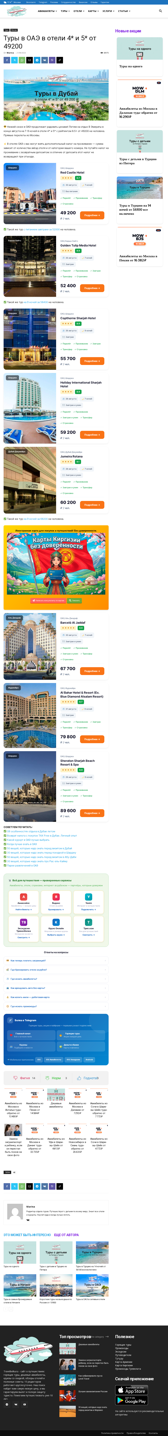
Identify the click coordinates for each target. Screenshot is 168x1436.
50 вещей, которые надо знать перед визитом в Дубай (39, 848)
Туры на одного (11, 1266)
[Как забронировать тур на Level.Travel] (67, 1380)
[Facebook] (7, 60)
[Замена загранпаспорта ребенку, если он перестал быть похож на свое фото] (13, 1130)
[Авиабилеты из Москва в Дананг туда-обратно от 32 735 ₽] (34, 1130)
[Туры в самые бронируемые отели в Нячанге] (20, 1285)
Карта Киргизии (124, 1365)
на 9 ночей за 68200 (36, 518)
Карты (92, 11)
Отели (78, 11)
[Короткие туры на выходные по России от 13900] (56, 1285)
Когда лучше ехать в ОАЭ (22, 844)
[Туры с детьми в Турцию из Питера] (56, 1252)
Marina (10, 52)
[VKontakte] (29, 1220)
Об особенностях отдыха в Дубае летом (31, 831)
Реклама (54, 2)
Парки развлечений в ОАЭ (22, 865)
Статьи (123, 11)
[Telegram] (37, 60)
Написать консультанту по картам (50, 600)
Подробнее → (92, 215)
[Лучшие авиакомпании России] (67, 1395)
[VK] (44, 60)
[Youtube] (24, 1404)
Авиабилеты (46, 11)
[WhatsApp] (22, 60)
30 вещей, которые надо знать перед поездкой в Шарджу (41, 852)
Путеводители (123, 1355)
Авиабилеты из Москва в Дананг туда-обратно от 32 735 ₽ (34, 1145)
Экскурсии (120, 1351)
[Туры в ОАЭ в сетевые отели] (92, 1285)
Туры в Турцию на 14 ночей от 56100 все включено (135, 209)
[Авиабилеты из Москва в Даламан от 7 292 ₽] (77, 1095)
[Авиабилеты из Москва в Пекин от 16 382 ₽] (140, 238)
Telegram (43, 2)
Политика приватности (112, 1433)
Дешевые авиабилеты (88, 1344)
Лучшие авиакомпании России (92, 1391)
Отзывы (94, 2)
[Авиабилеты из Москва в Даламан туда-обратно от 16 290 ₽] (140, 91)
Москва (14, 30)
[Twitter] (14, 60)
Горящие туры (123, 1344)
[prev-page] (6, 1309)
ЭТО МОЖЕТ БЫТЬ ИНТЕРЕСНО (27, 1235)
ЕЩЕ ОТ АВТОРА (66, 1235)
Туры (64, 11)
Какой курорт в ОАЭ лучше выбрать (28, 839)
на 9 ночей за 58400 (36, 302)
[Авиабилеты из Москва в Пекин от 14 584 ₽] (34, 1095)
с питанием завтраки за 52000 (42, 229)
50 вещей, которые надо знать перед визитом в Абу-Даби (41, 857)
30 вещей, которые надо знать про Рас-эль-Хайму (37, 861)
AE (14, 1172)
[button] (160, 11)
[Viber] (52, 60)
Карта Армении (123, 1361)
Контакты (153, 1433)
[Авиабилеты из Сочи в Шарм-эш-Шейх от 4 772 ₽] (99, 1130)
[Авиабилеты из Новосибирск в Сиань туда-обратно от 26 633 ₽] (77, 1130)
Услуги (107, 11)
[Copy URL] (59, 60)
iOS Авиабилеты (53, 1059)
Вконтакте (31, 2)
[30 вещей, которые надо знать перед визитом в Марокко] (67, 1411)
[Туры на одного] (20, 1252)
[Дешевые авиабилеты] (56, 1095)
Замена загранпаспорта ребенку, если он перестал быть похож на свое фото (93, 1363)
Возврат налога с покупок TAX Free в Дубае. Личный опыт (42, 835)
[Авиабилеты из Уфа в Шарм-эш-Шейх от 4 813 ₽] (56, 1130)
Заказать (76, 600)
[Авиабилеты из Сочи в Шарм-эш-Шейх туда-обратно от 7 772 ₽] (99, 1095)
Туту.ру (119, 1358)
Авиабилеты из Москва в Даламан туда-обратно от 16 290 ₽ (138, 113)
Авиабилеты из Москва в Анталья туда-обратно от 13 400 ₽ (13, 1110)
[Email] (29, 60)
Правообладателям (136, 1433)
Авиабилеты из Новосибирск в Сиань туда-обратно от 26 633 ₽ (77, 1145)
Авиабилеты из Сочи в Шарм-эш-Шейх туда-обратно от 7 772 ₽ (98, 1110)
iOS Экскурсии (73, 1059)
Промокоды (121, 1348)
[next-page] (11, 1309)
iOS (39, 1059)
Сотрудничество (68, 2)
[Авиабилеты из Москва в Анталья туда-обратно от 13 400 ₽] (13, 1095)
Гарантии (105, 2)
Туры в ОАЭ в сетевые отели (90, 1299)
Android (89, 1059)
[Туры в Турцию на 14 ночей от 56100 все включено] (92, 1252)
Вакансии (83, 2)
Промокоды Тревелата (128, 1368)
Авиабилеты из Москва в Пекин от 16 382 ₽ (138, 258)
